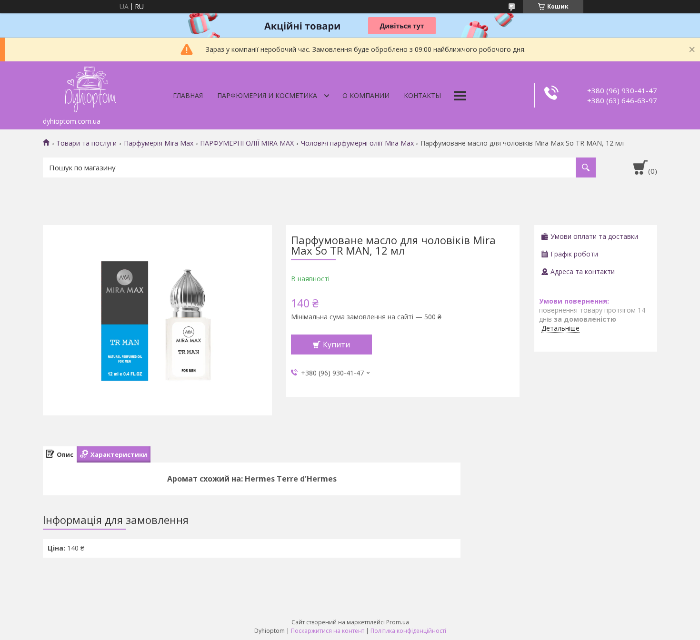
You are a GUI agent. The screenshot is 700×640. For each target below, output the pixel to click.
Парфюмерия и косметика (267, 95)
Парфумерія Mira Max (158, 143)
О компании (366, 95)
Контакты (422, 95)
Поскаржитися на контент (327, 631)
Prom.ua (397, 622)
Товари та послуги (86, 143)
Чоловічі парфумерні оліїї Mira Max (357, 143)
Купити (336, 344)
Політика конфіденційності (408, 631)
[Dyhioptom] (90, 87)
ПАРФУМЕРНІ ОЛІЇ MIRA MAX (247, 143)
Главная (188, 95)
